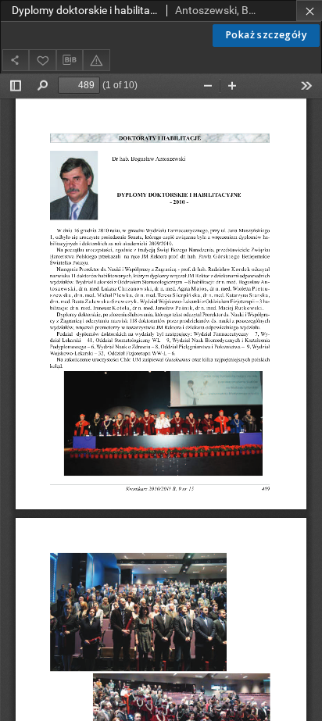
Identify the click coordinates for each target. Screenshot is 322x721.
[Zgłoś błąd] (96, 59)
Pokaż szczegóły (266, 34)
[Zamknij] (309, 10)
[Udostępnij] (15, 59)
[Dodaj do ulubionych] (42, 59)
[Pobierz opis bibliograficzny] (69, 60)
